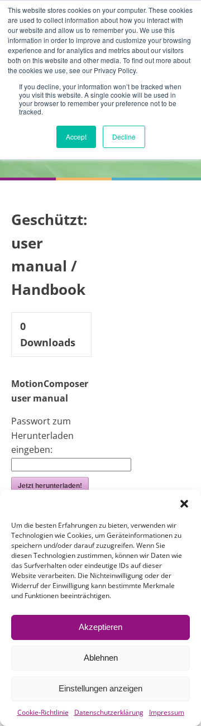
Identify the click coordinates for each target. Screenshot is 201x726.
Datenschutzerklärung (108, 712)
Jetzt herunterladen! (50, 485)
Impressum (166, 712)
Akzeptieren (100, 627)
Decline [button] (124, 136)
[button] (184, 503)
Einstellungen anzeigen (100, 688)
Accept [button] (76, 136)
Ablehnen (101, 657)
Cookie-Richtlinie (43, 712)
